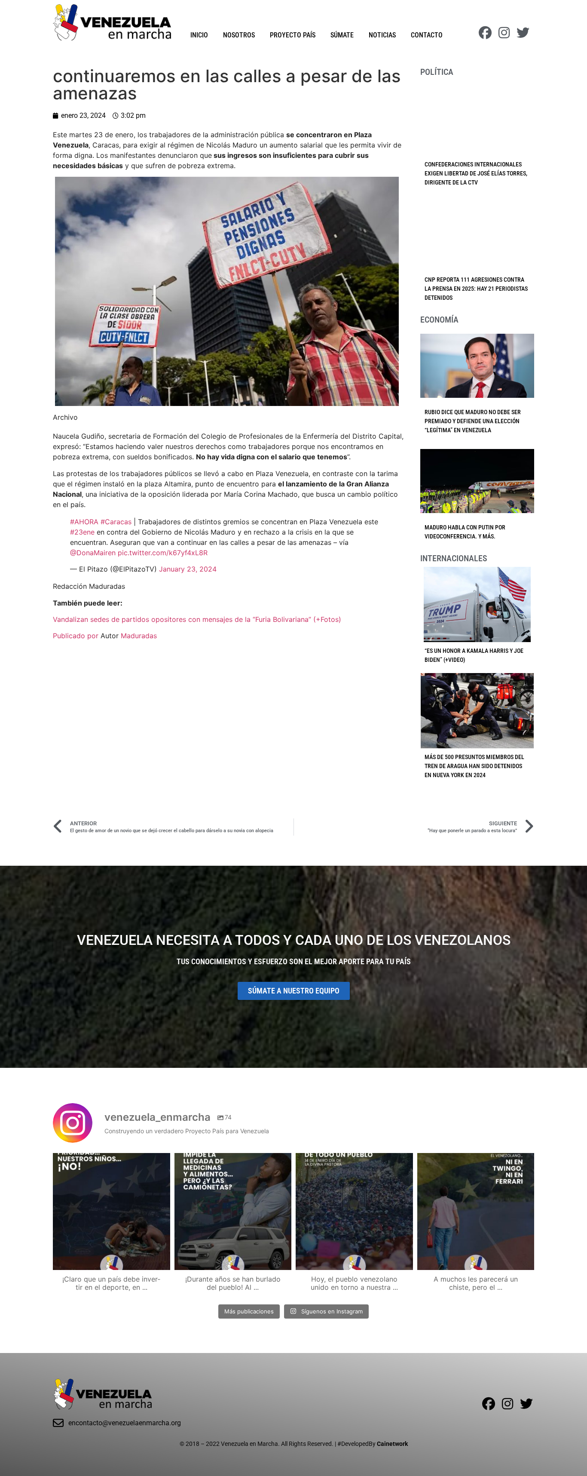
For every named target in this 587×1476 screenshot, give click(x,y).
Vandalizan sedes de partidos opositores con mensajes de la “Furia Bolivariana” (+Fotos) (197, 619)
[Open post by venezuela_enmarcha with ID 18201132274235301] (354, 1211)
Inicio (199, 35)
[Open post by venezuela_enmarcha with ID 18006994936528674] (476, 1211)
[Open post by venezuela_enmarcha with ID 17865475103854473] (233, 1211)
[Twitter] (523, 32)
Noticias (382, 35)
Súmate (342, 35)
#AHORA (84, 521)
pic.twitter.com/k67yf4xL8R (163, 552)
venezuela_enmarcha (110, 1161)
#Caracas (116, 521)
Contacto (427, 35)
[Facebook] (485, 32)
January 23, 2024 (188, 569)
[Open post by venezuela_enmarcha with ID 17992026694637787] (111, 1211)
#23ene (82, 532)
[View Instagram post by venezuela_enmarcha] (161, 1259)
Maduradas (139, 635)
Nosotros (239, 35)
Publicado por (77, 635)
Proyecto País (292, 35)
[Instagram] (504, 32)
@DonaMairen (93, 552)
